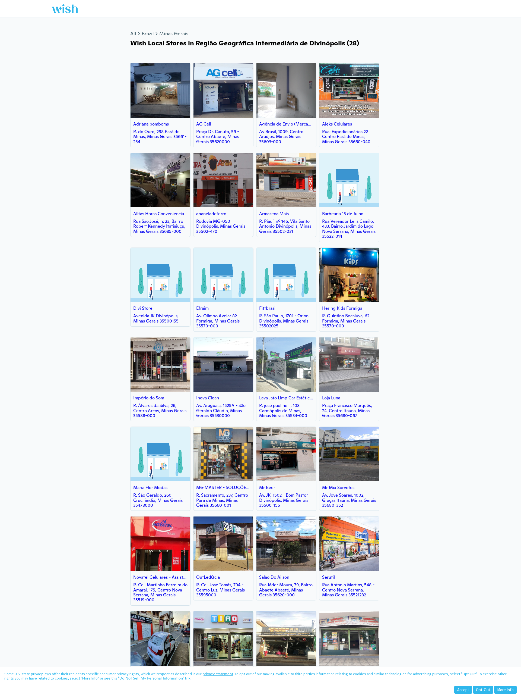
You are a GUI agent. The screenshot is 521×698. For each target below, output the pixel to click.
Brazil (148, 33)
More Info (505, 689)
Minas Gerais (173, 33)
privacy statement (217, 673)
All (133, 33)
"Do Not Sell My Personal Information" (151, 678)
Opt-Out (483, 689)
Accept (463, 689)
